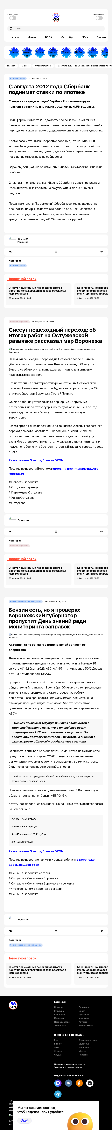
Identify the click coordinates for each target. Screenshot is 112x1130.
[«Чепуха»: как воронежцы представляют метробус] (66, 52)
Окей (24, 1120)
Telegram (58, 1094)
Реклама (13, 1103)
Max (58, 1083)
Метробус (67, 37)
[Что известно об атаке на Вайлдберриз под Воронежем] (53, 52)
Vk (68, 1083)
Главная (11, 66)
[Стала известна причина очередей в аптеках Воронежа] (27, 52)
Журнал (58, 1051)
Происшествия (62, 1021)
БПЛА (48, 37)
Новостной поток (21, 279)
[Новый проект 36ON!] (93, 52)
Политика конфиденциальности (69, 1064)
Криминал (84, 1014)
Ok (79, 1083)
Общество (59, 1014)
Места (82, 1051)
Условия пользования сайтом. (68, 1067)
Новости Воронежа (19, 321)
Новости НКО (86, 1025)
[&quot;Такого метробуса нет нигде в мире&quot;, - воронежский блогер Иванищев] (14, 52)
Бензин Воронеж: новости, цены (25, 602)
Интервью (59, 1018)
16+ (10, 1101)
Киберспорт (85, 1047)
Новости (14, 37)
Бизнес (25, 66)
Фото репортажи (88, 1040)
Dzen (89, 1083)
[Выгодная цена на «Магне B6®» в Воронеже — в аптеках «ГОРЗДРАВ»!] (40, 52)
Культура (59, 1011)
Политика (84, 1007)
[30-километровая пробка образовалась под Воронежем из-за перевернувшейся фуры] (79, 52)
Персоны (83, 1054)
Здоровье (84, 1043)
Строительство (43, 66)
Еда (56, 1040)
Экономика (60, 1025)
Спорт (82, 1011)
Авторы (83, 1021)
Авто (57, 1047)
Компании (84, 1018)
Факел (32, 37)
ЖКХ (85, 37)
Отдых (58, 1054)
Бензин (101, 37)
